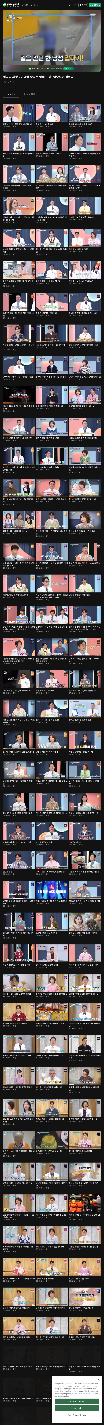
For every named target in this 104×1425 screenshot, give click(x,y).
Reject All (77, 1408)
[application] (52, 37)
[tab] (11, 94)
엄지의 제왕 (10, 77)
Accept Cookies (77, 1401)
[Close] (99, 1380)
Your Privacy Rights (77, 1415)
